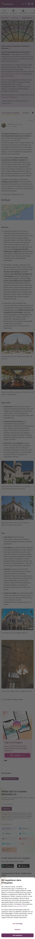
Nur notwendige (17, 923)
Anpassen (17, 929)
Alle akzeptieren (17, 935)
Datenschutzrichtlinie (20, 906)
